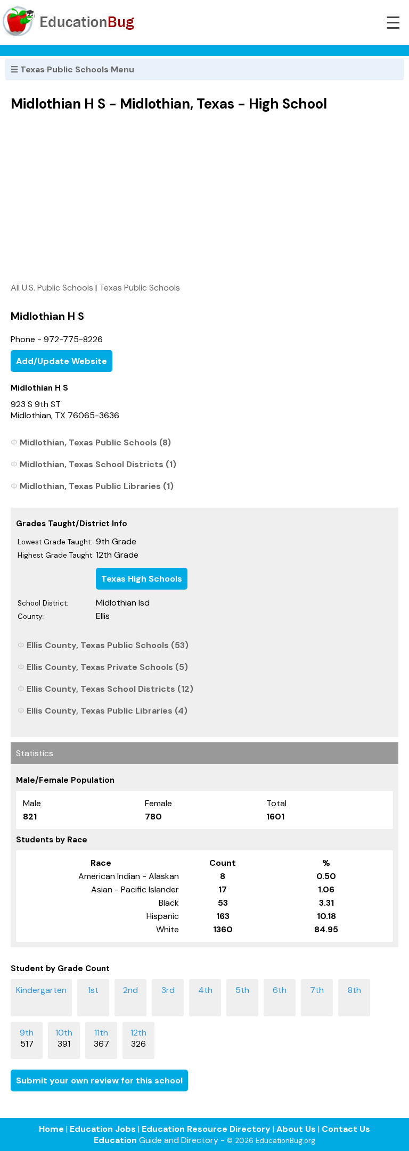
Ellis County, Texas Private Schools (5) (107, 667)
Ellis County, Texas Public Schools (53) (108, 645)
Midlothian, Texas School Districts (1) (98, 464)
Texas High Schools (141, 578)
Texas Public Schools (139, 287)
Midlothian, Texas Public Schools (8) (95, 442)
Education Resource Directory (206, 1129)
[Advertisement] (204, 196)
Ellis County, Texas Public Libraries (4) (107, 710)
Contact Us (346, 1129)
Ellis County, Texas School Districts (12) (110, 688)
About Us (296, 1129)
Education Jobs (103, 1129)
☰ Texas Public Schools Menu (72, 69)
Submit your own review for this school (99, 1080)
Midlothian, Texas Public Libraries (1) (97, 486)
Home (51, 1129)
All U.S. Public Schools (52, 287)
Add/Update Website (61, 361)
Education (115, 1140)
